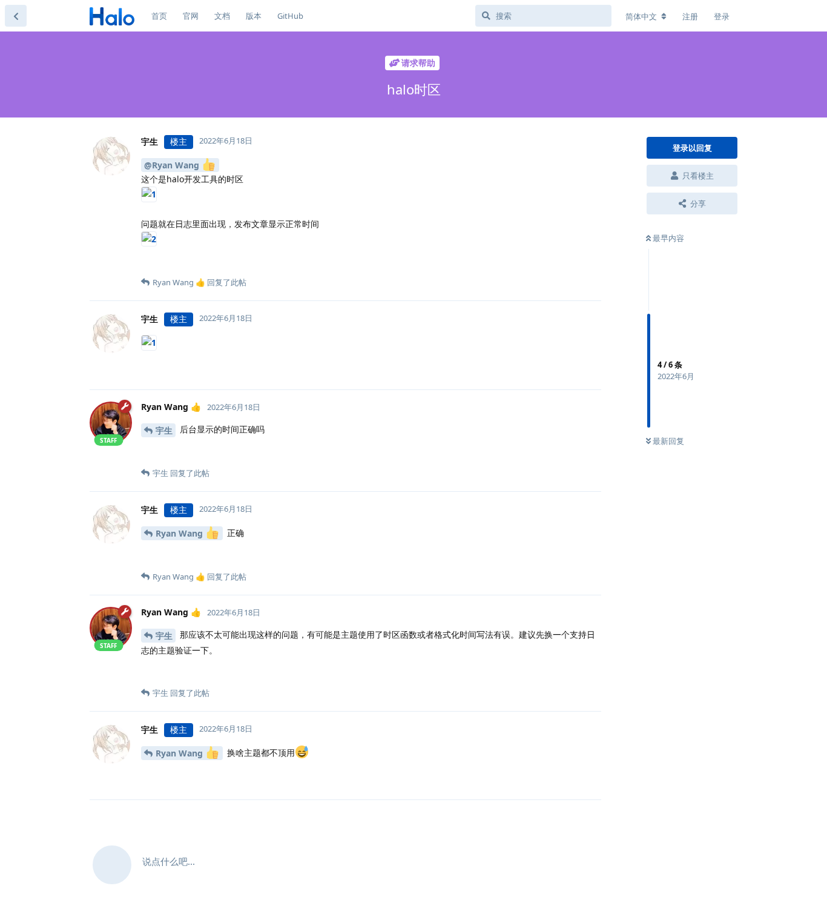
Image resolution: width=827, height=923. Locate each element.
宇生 (164, 430)
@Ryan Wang (173, 165)
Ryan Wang (180, 533)
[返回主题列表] (16, 16)
